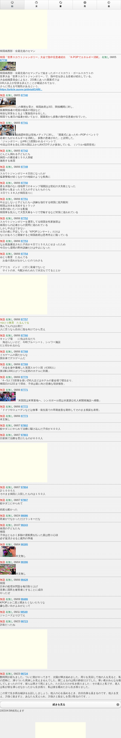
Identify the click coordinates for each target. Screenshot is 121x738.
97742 (24, 150)
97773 (24, 416)
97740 (24, 95)
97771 (24, 390)
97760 (24, 335)
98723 (24, 621)
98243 (24, 525)
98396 (24, 562)
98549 (24, 612)
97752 (24, 218)
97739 (3, 60)
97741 (24, 123)
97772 (24, 406)
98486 (24, 599)
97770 (24, 377)
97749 (24, 167)
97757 (24, 319)
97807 (24, 500)
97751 (24, 199)
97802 (24, 425)
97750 (24, 183)
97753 (24, 241)
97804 (24, 487)
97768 (24, 351)
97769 (24, 364)
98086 (24, 515)
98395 (24, 544)
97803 (24, 435)
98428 (24, 579)
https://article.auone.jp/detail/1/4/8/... (21, 89)
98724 (24, 673)
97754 (24, 254)
